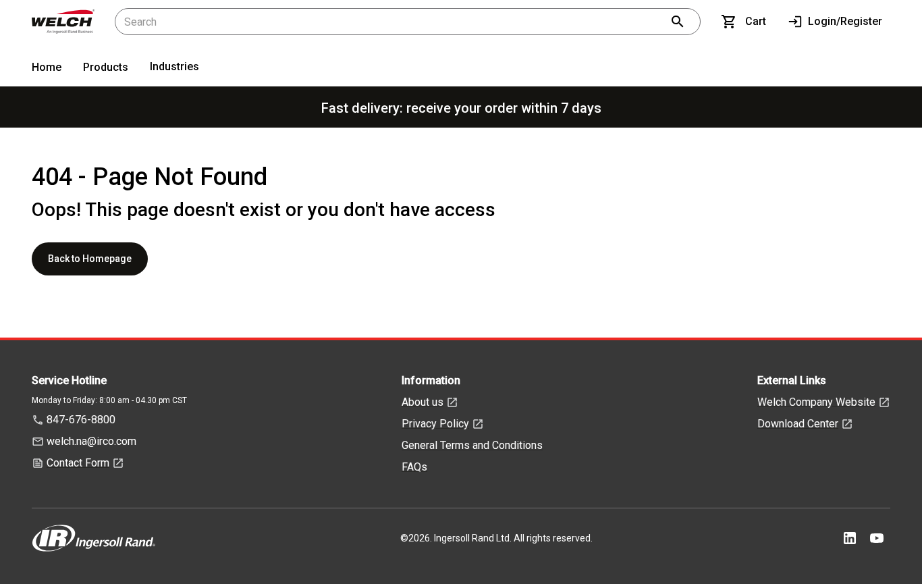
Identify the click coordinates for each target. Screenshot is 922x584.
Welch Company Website (816, 402)
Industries (174, 66)
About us (422, 402)
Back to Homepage (90, 258)
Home (46, 67)
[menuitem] (46, 70)
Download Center (797, 423)
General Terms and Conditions (472, 445)
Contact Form (78, 462)
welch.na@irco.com (91, 441)
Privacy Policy (435, 423)
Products (105, 67)
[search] (677, 21)
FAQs (414, 466)
